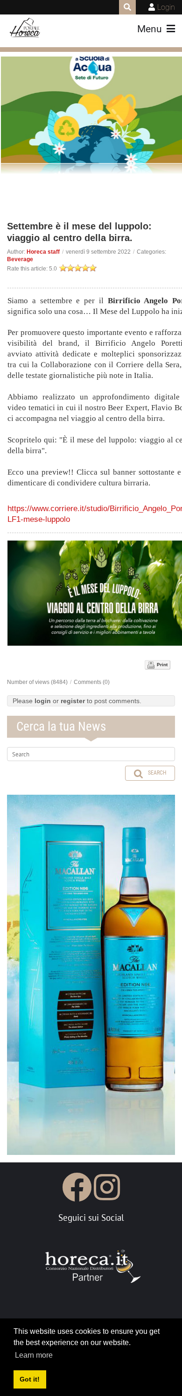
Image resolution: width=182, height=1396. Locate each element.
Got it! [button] (30, 1379)
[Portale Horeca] (25, 28)
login (43, 701)
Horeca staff (43, 252)
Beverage (20, 259)
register (73, 701)
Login (166, 7)
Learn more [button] (34, 1355)
